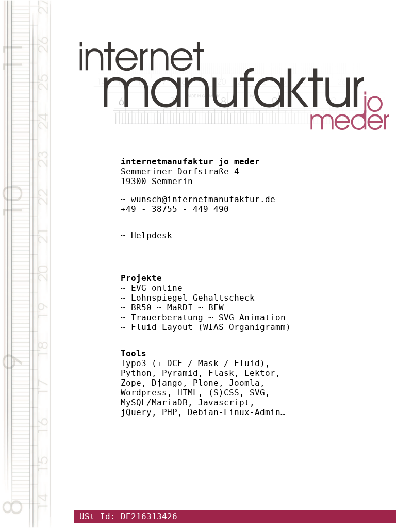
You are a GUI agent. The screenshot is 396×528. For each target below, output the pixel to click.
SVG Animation (252, 317)
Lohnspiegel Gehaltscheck (193, 298)
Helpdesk (151, 235)
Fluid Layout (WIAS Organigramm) (211, 327)
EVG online (157, 288)
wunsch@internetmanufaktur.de (203, 199)
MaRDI (180, 307)
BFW (216, 307)
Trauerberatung (167, 317)
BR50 (141, 307)
